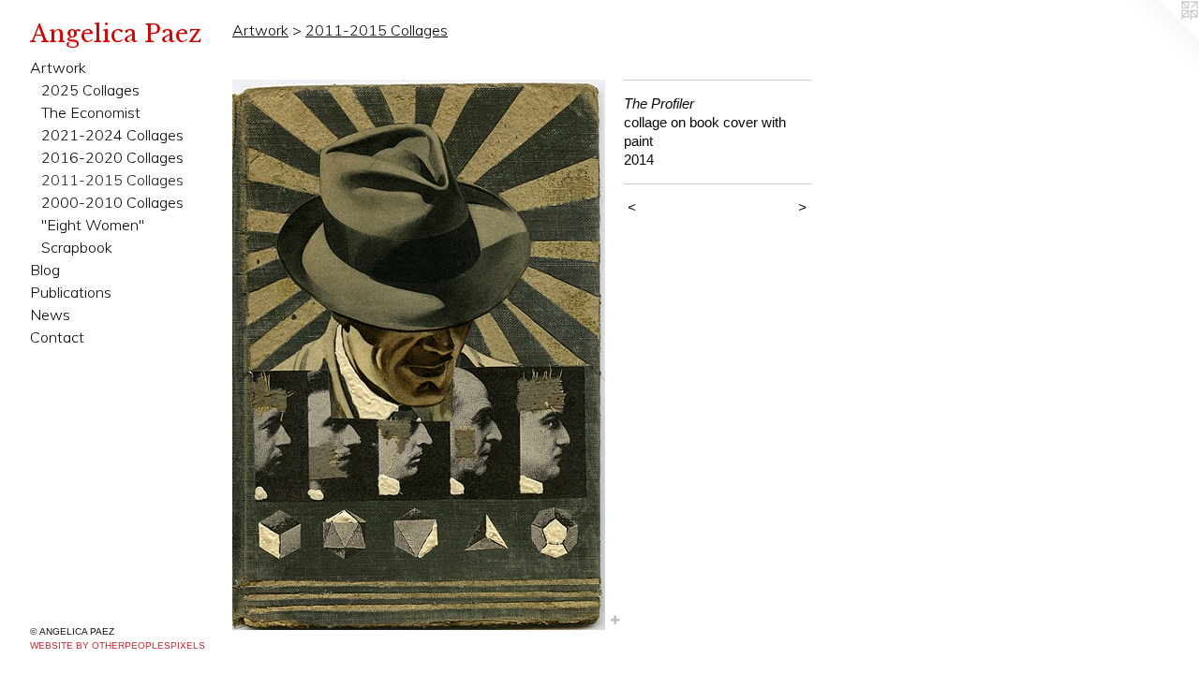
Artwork (58, 67)
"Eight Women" (92, 224)
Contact (57, 337)
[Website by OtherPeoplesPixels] (1161, 37)
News (50, 314)
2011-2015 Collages (112, 179)
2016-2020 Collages (112, 157)
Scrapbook (76, 247)
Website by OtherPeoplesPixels (117, 645)
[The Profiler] (418, 355)
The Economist (91, 112)
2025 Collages (90, 90)
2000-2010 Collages (112, 202)
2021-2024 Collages (112, 134)
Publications (70, 292)
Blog (45, 269)
